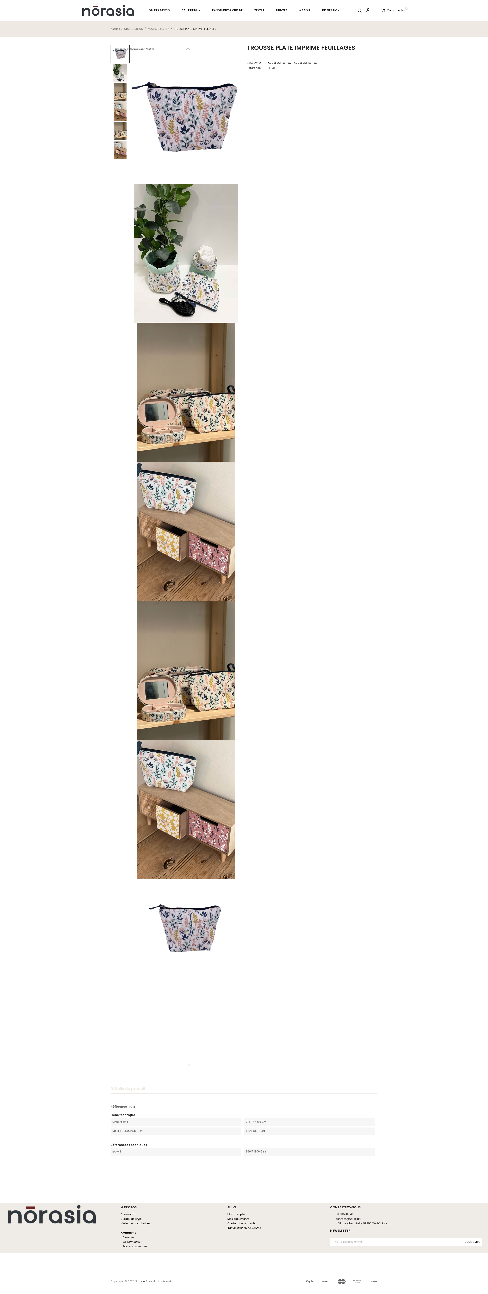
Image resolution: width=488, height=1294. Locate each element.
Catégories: (254, 62)
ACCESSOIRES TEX (279, 63)
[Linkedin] (7, 1229)
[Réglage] (368, 11)
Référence (254, 68)
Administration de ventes (244, 1228)
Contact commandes (242, 1223)
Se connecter (131, 1242)
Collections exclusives (135, 1223)
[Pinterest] (22, 1229)
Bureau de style (131, 1219)
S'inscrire (128, 1237)
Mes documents (238, 1219)
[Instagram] (14, 1229)
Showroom (128, 1214)
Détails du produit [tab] (128, 1088)
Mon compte (236, 1214)
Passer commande (135, 1246)
